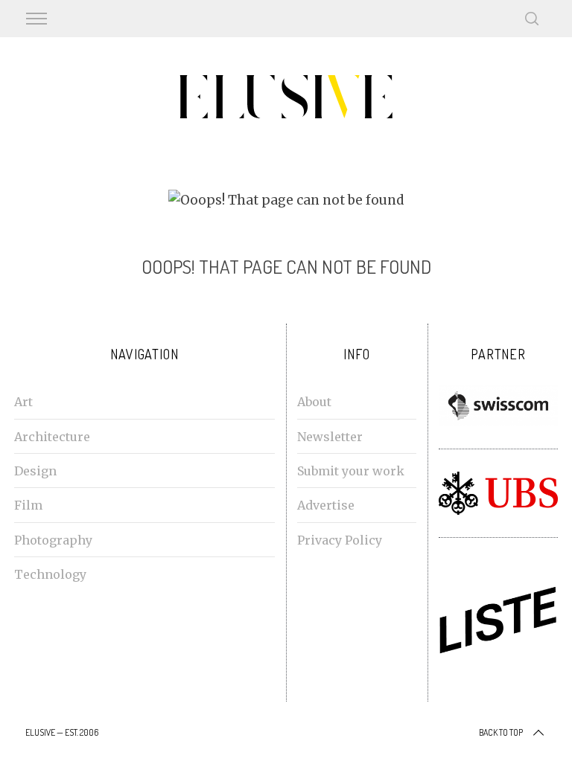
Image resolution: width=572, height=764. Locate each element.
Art (23, 401)
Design (35, 470)
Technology (50, 574)
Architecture (52, 436)
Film (28, 505)
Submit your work (350, 470)
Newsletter (330, 436)
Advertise (326, 505)
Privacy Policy (339, 540)
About (314, 401)
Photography (53, 540)
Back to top (501, 732)
